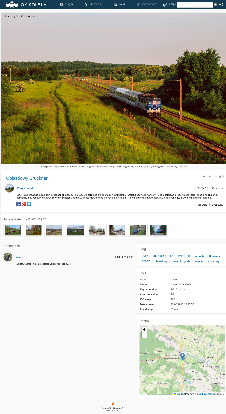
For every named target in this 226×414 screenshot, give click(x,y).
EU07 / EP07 (37, 219)
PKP (180, 256)
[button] (182, 356)
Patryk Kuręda (25, 188)
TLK (170, 256)
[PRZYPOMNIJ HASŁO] (172, 5)
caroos (20, 257)
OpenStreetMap (205, 393)
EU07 (145, 256)
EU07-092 (158, 256)
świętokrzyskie (181, 261)
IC (189, 256)
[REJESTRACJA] (163, 5)
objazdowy (161, 261)
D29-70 (146, 261)
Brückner (214, 256)
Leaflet (180, 393)
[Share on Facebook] (18, 204)
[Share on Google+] (24, 204)
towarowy (214, 261)
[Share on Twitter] (29, 204)
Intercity (199, 256)
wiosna (199, 261)
